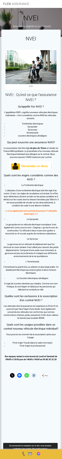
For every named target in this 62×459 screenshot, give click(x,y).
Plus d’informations (39, 449)
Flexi (16, 3)
